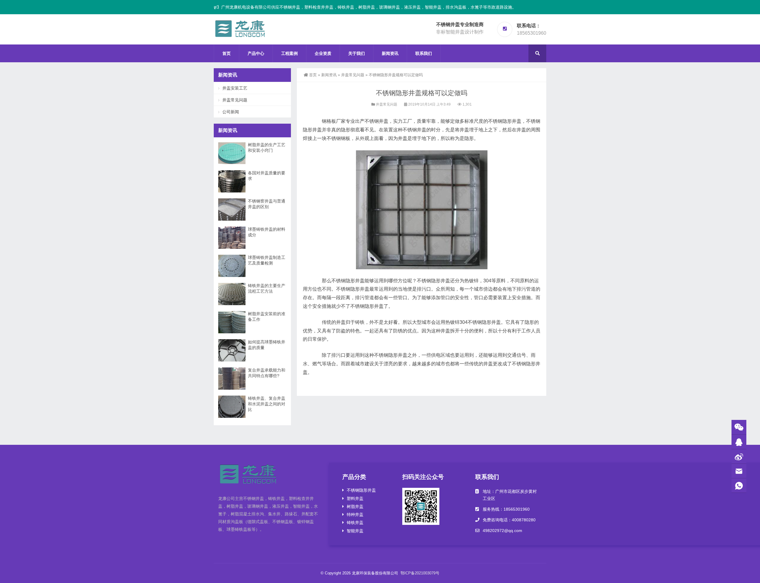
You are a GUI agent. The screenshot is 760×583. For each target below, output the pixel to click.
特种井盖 (355, 514)
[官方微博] (739, 456)
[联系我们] (739, 442)
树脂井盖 (355, 506)
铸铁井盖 (355, 522)
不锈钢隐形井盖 (361, 490)
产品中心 (256, 53)
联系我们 (423, 53)
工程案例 (289, 53)
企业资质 (323, 53)
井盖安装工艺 (234, 88)
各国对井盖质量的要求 (266, 176)
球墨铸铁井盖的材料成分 (266, 232)
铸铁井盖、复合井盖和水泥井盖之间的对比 (266, 404)
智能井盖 (355, 530)
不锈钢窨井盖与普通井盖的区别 (266, 204)
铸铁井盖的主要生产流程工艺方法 (266, 288)
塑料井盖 (355, 498)
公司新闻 (230, 111)
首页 (226, 53)
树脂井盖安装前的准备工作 (266, 316)
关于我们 (356, 53)
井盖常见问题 (352, 75)
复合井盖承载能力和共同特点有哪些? (266, 373)
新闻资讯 (390, 53)
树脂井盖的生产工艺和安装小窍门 (266, 147)
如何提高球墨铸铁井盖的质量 (266, 345)
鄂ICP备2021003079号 (419, 573)
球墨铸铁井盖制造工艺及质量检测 (266, 260)
